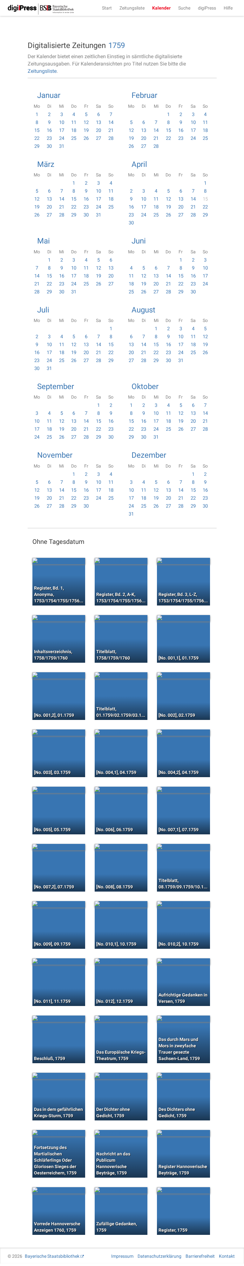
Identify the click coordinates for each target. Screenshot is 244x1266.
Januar (48, 95)
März (45, 164)
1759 (116, 45)
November (54, 455)
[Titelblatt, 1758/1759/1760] (121, 618)
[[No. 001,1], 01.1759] (183, 618)
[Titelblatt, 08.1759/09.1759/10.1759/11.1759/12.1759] (183, 847)
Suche (184, 7)
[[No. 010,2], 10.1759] (183, 904)
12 (86, 122)
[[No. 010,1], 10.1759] (121, 904)
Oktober (145, 386)
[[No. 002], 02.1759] (183, 675)
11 (73, 122)
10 (61, 122)
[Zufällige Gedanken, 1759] (121, 1190)
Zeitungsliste (132, 7)
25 (73, 138)
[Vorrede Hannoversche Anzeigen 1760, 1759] (58, 1190)
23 (49, 138)
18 (73, 130)
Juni (139, 240)
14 (110, 122)
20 (98, 130)
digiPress (207, 7)
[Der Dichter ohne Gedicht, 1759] (121, 1076)
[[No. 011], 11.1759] (58, 961)
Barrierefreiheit (200, 1256)
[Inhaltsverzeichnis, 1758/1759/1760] (58, 618)
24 (61, 138)
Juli (43, 309)
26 (86, 138)
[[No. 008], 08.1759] (121, 847)
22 (36, 138)
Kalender (161, 7)
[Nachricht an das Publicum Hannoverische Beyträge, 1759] (121, 1133)
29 (36, 146)
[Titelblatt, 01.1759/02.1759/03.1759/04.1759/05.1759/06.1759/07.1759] (121, 675)
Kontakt (227, 1256)
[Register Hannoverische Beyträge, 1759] (183, 1133)
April (139, 164)
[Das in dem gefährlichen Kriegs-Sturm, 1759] (58, 1076)
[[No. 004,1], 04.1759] (121, 732)
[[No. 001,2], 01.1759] (58, 675)
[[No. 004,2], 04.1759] (183, 732)
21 (110, 130)
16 (49, 130)
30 (49, 146)
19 (86, 130)
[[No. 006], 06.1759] (121, 790)
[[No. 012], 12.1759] (121, 961)
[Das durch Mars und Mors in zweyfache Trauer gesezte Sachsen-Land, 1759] (183, 1019)
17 (61, 130)
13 (98, 122)
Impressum (122, 1256)
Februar (144, 95)
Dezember (149, 455)
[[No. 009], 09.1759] (58, 904)
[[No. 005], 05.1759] (58, 790)
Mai (43, 240)
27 (98, 138)
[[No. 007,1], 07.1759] (183, 790)
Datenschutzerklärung (159, 1256)
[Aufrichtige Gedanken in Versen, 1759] (183, 961)
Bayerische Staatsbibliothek (52, 1256)
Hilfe (228, 7)
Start (107, 7)
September (55, 386)
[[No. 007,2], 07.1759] (58, 847)
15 (36, 130)
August (143, 309)
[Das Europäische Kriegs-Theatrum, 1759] (121, 1019)
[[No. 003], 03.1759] (58, 732)
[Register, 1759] (183, 1190)
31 (61, 146)
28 (110, 138)
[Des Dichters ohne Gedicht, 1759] (183, 1076)
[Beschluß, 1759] (58, 1019)
